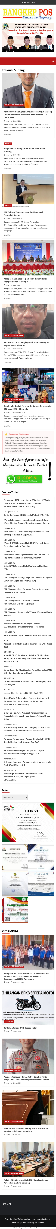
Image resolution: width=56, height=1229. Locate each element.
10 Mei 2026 (17, 1186)
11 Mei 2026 (17, 1135)
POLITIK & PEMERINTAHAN (14, 105)
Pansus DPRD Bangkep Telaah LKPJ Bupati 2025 (25, 635)
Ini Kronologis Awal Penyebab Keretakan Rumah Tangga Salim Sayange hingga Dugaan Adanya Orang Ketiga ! (27, 716)
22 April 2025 (17, 121)
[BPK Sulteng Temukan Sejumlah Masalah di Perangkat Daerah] (28, 191)
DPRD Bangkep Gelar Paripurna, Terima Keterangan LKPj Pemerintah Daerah (26, 590)
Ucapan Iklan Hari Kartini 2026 (17, 693)
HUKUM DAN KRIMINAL (12, 1070)
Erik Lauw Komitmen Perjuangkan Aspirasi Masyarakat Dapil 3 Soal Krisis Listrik (28, 763)
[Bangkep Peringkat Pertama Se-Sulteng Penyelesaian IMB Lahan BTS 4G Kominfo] (28, 385)
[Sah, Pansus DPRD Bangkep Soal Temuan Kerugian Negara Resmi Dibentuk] (28, 321)
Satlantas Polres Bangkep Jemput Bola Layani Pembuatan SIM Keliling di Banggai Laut (24, 752)
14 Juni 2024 (17, 155)
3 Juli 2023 (16, 285)
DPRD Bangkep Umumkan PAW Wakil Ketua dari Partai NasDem (28, 613)
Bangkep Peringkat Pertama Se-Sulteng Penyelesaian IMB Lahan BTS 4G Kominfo (28, 407)
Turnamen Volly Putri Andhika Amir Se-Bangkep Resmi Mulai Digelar (28, 683)
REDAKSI (7, 1204)
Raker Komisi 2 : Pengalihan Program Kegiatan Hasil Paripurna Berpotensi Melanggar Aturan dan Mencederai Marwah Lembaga (26, 701)
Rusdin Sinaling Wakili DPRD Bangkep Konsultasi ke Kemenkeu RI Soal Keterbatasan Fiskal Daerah (26, 729)
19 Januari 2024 (18, 219)
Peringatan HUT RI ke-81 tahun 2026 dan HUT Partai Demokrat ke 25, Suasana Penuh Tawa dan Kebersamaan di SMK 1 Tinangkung (27, 503)
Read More (7, 134)
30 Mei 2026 (17, 1031)
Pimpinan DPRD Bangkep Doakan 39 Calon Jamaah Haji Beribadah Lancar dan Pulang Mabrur (26, 556)
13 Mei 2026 (17, 1083)
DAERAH (8, 144)
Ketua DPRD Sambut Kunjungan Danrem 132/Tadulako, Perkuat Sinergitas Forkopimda (24, 625)
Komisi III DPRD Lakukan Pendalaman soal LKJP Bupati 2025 (28, 645)
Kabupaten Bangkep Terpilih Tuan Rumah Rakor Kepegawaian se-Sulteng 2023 (25, 280)
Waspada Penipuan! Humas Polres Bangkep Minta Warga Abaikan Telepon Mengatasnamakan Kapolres (27, 521)
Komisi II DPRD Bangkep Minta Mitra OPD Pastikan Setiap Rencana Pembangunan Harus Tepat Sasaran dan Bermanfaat (26, 658)
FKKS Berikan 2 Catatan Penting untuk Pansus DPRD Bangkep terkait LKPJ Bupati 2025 (27, 533)
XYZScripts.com (38, 1228)
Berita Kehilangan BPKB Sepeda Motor (21, 515)
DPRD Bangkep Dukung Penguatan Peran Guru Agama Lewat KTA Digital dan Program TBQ (28, 579)
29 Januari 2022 (18, 349)
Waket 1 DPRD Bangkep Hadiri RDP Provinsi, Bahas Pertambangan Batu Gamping (26, 544)
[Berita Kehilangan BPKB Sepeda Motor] (28, 1007)
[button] (4, 60)
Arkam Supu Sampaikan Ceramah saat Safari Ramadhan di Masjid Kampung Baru (23, 775)
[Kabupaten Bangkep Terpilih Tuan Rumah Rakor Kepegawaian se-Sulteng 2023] (28, 257)
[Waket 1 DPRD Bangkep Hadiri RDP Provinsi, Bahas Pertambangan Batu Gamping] (28, 1159)
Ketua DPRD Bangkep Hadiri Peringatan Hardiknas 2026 (26, 567)
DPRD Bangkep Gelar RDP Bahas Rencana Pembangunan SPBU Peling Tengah (22, 602)
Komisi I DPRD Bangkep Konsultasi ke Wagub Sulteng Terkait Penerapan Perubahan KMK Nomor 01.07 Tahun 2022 (28, 114)
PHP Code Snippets (19, 1228)
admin (8, 121)
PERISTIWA (9, 1021)
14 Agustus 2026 (18, 982)
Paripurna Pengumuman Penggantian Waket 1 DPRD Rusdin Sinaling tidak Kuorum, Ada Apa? (27, 740)
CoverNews (26, 1222)
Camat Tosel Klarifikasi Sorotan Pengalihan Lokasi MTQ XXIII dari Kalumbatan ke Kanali (28, 671)
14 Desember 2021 (19, 412)
